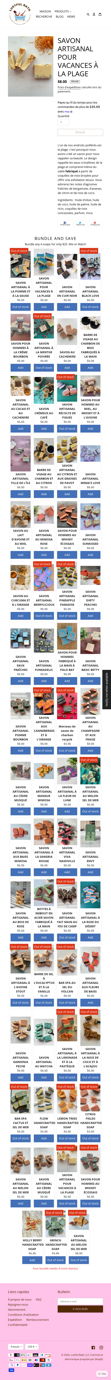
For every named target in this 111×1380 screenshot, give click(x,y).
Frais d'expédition (69, 87)
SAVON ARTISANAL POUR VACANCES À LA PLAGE (44, 287)
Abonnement (16, 1310)
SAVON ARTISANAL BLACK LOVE (90, 291)
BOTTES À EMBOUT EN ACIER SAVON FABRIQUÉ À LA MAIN (43, 917)
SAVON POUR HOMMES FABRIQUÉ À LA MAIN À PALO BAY (67, 661)
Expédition (15, 1320)
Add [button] (44, 307)
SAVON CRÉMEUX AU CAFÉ (44, 413)
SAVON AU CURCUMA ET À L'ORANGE (20, 600)
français (15, 1346)
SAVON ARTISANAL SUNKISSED (90, 539)
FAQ (38, 1299)
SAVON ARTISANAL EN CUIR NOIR (67, 291)
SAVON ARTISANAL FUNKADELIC (44, 665)
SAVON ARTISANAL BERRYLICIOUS (44, 600)
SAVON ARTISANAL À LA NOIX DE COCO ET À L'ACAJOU (90, 1057)
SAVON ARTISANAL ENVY (90, 856)
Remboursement (37, 1320)
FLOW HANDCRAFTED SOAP (44, 1123)
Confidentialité (17, 1325)
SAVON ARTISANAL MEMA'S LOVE (90, 478)
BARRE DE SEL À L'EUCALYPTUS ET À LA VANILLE (44, 982)
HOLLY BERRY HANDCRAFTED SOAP (33, 1244)
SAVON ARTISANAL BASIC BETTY (90, 665)
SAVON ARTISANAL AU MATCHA (44, 1062)
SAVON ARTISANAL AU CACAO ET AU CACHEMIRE (20, 408)
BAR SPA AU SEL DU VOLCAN (67, 987)
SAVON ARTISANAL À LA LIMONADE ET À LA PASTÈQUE (67, 1057)
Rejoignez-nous (18, 1304)
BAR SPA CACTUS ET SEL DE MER (21, 1123)
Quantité (63, 116)
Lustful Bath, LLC (80, 1354)
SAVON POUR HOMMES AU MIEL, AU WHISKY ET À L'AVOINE (90, 408)
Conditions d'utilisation (23, 1315)
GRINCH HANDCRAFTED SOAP (56, 1244)
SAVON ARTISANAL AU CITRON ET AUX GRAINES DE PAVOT (67, 474)
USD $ (31, 1346)
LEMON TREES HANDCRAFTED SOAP (68, 1123)
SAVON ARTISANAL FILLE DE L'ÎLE (20, 478)
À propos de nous (20, 1299)
